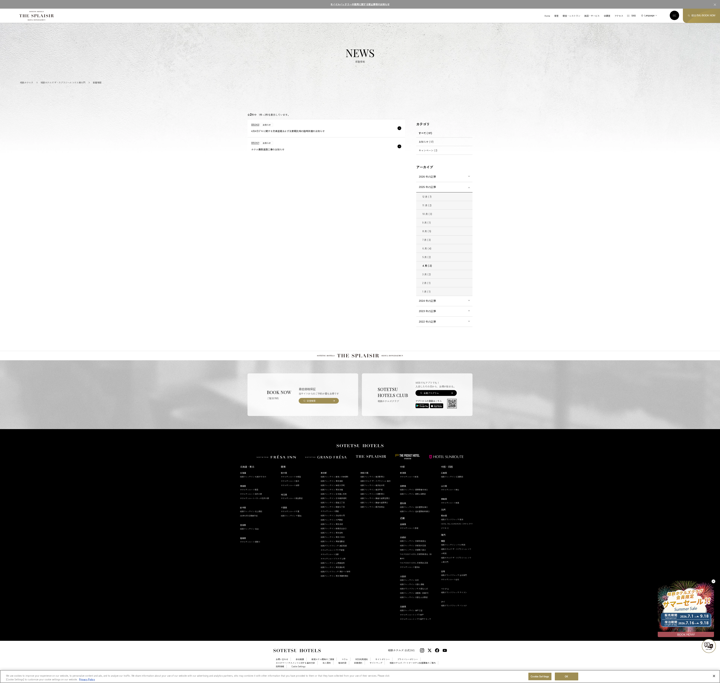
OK (566, 676)
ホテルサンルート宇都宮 (291, 476)
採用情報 (280, 666)
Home (547, 15)
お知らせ (426, 141)
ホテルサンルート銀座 (330, 511)
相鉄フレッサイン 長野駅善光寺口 (414, 489)
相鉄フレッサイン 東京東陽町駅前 (334, 575)
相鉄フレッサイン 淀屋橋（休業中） (415, 592)
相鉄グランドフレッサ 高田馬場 (334, 545)
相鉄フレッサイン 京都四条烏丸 (413, 541)
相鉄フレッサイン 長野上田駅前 (413, 493)
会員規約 (358, 663)
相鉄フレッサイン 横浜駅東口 (372, 476)
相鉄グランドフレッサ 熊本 (452, 519)
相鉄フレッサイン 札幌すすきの (253, 476)
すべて (425, 133)
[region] (360, 676)
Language (649, 15)
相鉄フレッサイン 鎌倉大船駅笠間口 (375, 498)
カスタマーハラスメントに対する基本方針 (295, 663)
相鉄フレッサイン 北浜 (409, 580)
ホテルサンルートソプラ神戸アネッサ (415, 619)
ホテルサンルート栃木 (290, 481)
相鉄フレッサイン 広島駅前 (452, 476)
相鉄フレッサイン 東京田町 (332, 532)
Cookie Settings (540, 676)
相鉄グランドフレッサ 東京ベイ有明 (335, 571)
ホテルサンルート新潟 (409, 476)
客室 (556, 15)
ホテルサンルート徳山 (450, 489)
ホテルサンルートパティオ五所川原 (254, 498)
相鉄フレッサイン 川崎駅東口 (372, 493)
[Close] (714, 676)
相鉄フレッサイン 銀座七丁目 (333, 506)
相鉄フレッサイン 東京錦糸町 (333, 567)
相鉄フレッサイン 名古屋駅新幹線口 (415, 511)
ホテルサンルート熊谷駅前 (292, 498)
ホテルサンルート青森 (249, 489)
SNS (633, 15)
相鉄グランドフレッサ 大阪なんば (414, 588)
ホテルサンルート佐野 (290, 485)
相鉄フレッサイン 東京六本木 (333, 537)
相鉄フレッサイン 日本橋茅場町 (334, 498)
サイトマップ (376, 663)
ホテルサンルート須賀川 (250, 541)
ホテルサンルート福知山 (410, 567)
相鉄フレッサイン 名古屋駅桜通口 (414, 507)
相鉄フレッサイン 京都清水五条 (413, 545)
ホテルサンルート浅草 (330, 554)
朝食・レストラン (571, 15)
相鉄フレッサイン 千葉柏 (291, 515)
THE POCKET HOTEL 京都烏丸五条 (414, 562)
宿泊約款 (342, 663)
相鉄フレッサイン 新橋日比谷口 (334, 528)
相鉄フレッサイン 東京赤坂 (332, 524)
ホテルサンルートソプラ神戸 (412, 614)
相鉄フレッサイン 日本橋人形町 (334, 493)
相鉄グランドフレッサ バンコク (454, 605)
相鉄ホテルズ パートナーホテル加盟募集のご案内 (413, 663)
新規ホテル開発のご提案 (322, 659)
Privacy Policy (87, 679)
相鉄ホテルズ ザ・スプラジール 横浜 (375, 481)
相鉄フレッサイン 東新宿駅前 (333, 541)
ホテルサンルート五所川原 (251, 493)
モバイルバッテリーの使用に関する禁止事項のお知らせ (359, 4)
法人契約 (326, 663)
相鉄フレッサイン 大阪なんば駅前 (414, 597)
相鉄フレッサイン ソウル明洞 (453, 544)
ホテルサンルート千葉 (290, 511)
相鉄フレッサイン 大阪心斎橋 (412, 584)
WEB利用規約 (361, 659)
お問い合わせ (282, 659)
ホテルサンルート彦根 (409, 528)
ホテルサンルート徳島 (450, 502)
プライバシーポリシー (407, 659)
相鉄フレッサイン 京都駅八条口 (413, 549)
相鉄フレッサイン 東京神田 (332, 481)
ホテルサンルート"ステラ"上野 (333, 558)
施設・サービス (591, 15)
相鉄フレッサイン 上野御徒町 (333, 562)
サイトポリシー (382, 659)
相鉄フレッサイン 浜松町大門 (333, 515)
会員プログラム (431, 393)
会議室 (607, 15)
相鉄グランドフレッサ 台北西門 (454, 575)
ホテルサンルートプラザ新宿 (332, 550)
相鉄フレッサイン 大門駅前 (332, 519)
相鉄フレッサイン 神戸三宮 (411, 610)
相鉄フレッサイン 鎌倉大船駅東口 (374, 502)
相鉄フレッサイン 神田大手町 (333, 485)
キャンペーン (428, 150)
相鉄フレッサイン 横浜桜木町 (372, 485)
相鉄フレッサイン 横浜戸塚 (371, 489)
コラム (345, 659)
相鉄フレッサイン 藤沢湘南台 (372, 506)
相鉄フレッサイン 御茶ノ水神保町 (334, 476)
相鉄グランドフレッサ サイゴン (454, 592)
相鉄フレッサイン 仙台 (249, 528)
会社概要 (300, 659)
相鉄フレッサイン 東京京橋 (332, 489)
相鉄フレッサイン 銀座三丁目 (333, 502)
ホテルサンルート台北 (450, 579)
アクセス (618, 15)
